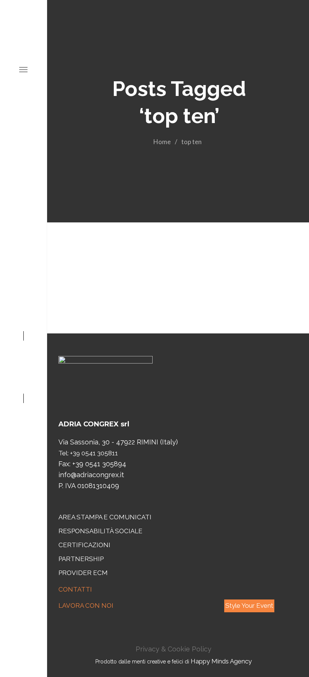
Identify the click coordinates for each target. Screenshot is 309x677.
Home (162, 142)
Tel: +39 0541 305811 (88, 453)
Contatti (75, 589)
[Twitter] (23, 373)
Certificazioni (84, 545)
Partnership (81, 559)
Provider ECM (83, 573)
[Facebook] (23, 384)
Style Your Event (249, 605)
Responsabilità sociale (100, 531)
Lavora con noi (85, 605)
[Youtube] (23, 349)
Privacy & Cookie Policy (173, 649)
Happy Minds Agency (221, 661)
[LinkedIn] (23, 361)
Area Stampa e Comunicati (104, 517)
